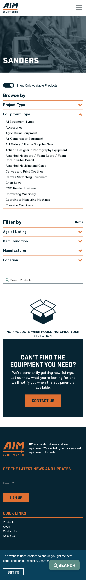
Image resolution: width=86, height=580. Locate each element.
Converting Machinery (21, 193)
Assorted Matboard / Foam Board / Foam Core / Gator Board (36, 157)
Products (9, 522)
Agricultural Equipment (21, 132)
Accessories (14, 127)
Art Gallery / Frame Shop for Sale (29, 144)
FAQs (6, 526)
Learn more (46, 560)
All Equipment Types (20, 121)
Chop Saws (13, 182)
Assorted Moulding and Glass (26, 165)
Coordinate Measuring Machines (28, 199)
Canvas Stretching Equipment (27, 176)
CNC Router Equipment (22, 188)
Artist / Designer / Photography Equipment (36, 149)
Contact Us (43, 400)
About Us (9, 536)
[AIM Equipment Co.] (9, 8)
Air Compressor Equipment (24, 138)
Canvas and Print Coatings (25, 171)
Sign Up (15, 498)
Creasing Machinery (19, 205)
